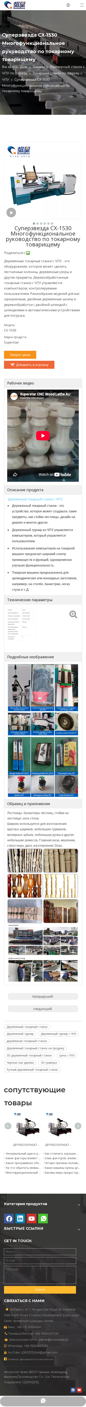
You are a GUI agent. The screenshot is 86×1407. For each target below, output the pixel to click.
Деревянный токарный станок (27, 1027)
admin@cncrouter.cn (53, 1339)
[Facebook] (9, 1218)
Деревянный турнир (20, 1034)
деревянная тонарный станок (27, 1041)
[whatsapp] (43, 1218)
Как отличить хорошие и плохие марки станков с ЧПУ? (62, 1153)
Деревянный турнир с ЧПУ (58, 1034)
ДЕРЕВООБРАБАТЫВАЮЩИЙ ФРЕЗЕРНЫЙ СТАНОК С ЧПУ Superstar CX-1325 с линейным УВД (27, 1145)
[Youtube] (31, 1218)
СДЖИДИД (30, 1382)
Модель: (9, 325)
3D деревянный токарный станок (29, 1055)
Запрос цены (20, 355)
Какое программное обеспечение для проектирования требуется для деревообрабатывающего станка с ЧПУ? (23, 1163)
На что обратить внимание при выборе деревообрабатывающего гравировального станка (23, 1168)
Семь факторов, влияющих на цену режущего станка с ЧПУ (62, 1158)
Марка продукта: (15, 337)
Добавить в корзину (32, 365)
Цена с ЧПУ (67, 1055)
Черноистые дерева (20, 1062)
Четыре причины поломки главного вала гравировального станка (62, 1163)
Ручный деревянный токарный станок (32, 1069)
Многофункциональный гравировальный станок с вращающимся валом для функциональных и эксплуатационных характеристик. (23, 1172)
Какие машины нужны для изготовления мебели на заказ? (62, 1168)
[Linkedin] (20, 1218)
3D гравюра (49, 1062)
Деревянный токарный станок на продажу (35, 1048)
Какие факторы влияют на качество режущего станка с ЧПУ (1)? (23, 1158)
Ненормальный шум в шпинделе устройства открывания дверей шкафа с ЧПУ (23, 1153)
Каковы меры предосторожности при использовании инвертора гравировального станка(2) (62, 1172)
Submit (40, 1289)
